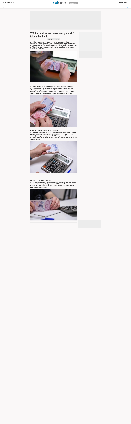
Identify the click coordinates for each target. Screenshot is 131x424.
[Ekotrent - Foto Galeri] (65, 3)
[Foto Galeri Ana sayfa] (3, 7)
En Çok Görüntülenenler (11, 3)
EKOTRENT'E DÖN (123, 3)
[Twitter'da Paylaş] (127, 7)
